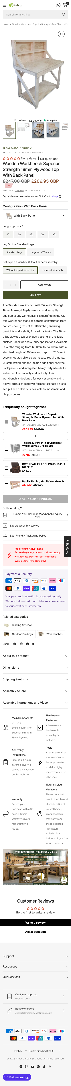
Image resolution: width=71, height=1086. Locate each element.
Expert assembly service (24, 525)
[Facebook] (21, 1066)
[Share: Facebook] (14, 644)
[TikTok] (44, 1066)
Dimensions (11, 667)
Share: (6, 644)
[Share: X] (21, 644)
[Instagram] (27, 1066)
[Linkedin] (50, 1066)
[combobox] (35, 215)
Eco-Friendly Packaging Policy (28, 535)
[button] (11, 158)
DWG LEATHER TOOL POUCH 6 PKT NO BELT (43, 465)
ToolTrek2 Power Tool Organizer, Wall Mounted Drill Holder (42, 444)
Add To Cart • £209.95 (35, 499)
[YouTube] (33, 1066)
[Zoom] (61, 34)
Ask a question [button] (35, 931)
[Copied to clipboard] (33, 644)
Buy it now (36, 294)
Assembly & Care (14, 691)
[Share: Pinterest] (27, 644)
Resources (10, 966)
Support (8, 956)
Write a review (35, 922)
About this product (16, 656)
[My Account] (58, 5)
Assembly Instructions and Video (25, 702)
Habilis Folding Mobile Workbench (43, 481)
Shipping (19, 190)
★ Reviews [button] (67, 546)
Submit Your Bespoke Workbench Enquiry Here (37, 515)
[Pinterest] (38, 1066)
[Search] (63, 14)
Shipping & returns (15, 679)
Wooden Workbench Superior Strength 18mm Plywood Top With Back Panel (43, 417)
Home (6, 24)
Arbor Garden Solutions (17, 148)
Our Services (11, 977)
